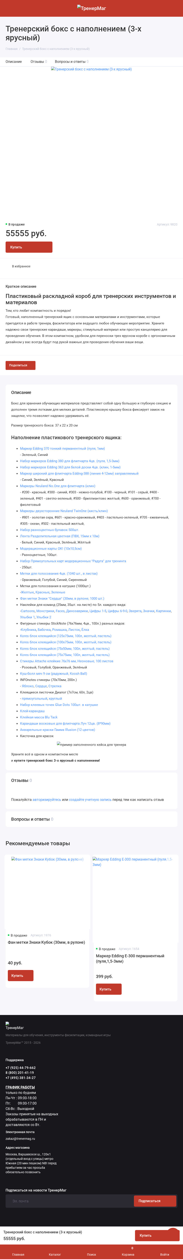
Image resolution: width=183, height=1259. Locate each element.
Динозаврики (77, 611)
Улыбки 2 (43, 617)
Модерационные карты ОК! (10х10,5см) (51, 549)
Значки (148, 611)
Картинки (163, 611)
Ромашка (59, 630)
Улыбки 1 (27, 617)
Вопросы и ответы (72, 61)
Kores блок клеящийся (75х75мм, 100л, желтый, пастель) (65, 655)
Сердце (41, 686)
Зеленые (58, 592)
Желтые (27, 592)
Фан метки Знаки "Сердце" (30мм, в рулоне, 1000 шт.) (62, 599)
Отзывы (39, 61)
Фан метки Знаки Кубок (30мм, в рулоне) (46, 942)
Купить (17, 976)
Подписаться (149, 1201)
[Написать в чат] (173, 1234)
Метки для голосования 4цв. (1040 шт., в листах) (59, 574)
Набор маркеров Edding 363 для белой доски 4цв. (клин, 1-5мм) (70, 467)
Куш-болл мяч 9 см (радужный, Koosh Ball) (53, 674)
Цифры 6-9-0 (117, 611)
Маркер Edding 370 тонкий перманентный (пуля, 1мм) (62, 449)
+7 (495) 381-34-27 (21, 1078)
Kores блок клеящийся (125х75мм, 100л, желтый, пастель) (65, 636)
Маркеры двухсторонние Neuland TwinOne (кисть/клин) (64, 511)
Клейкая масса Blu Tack (39, 717)
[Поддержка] (174, 8)
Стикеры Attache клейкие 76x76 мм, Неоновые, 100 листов (66, 661)
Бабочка (44, 630)
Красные (42, 592)
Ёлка (85, 630)
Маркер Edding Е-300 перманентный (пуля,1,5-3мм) (130, 958)
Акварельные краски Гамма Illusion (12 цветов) (57, 730)
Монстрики (45, 611)
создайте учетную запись (90, 800)
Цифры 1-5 (97, 611)
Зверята (135, 611)
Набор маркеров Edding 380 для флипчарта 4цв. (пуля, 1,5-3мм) (69, 461)
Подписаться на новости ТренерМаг (36, 1190)
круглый (55, 699)
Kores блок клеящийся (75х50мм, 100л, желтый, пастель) (65, 649)
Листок (74, 630)
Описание (14, 61)
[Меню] (8, 8)
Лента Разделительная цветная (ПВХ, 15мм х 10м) (59, 536)
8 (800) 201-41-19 (20, 1073)
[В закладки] (82, 861)
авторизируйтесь (47, 800)
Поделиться (18, 365)
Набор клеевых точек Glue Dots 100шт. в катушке (59, 705)
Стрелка (54, 686)
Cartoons (28, 611)
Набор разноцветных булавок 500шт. (49, 530)
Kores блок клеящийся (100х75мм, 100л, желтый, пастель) (65, 642)
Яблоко (28, 686)
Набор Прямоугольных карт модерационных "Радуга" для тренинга (73, 561)
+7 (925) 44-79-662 (21, 1068)
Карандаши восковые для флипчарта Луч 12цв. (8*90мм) (65, 724)
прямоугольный (34, 699)
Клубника (28, 630)
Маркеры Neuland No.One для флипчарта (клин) (57, 486)
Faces (60, 611)
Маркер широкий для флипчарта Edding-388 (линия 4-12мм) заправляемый (79, 474)
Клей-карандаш (32, 711)
